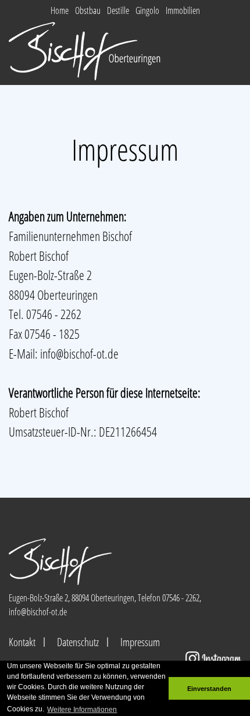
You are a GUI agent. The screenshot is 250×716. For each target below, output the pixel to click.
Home (60, 10)
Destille (118, 10)
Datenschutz (78, 642)
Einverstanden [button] (209, 688)
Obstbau (88, 10)
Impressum (140, 642)
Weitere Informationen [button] (82, 710)
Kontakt (22, 642)
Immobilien (183, 10)
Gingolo (147, 10)
